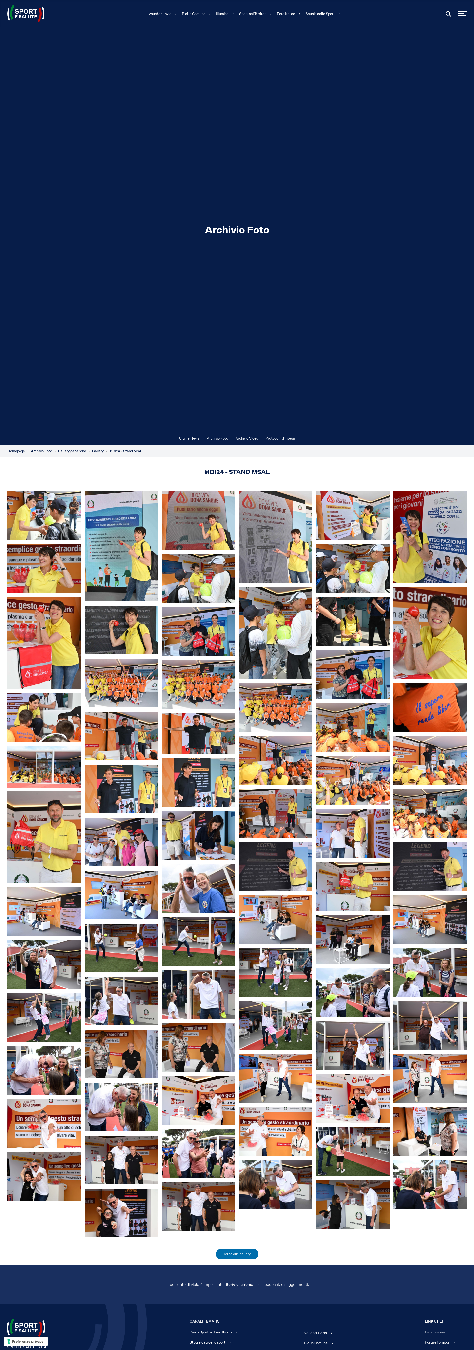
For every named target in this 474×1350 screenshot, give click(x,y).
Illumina (222, 14)
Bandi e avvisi (435, 1332)
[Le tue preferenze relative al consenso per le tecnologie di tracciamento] (26, 1341)
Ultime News (189, 438)
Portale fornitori (437, 1342)
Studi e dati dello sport (207, 1342)
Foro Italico (286, 14)
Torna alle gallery (237, 1254)
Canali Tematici (205, 1321)
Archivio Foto (217, 438)
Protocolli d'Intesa (280, 438)
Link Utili (434, 1321)
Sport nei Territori (252, 14)
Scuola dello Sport (320, 14)
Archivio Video (247, 438)
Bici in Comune (193, 14)
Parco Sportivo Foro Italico (211, 1332)
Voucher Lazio (160, 14)
